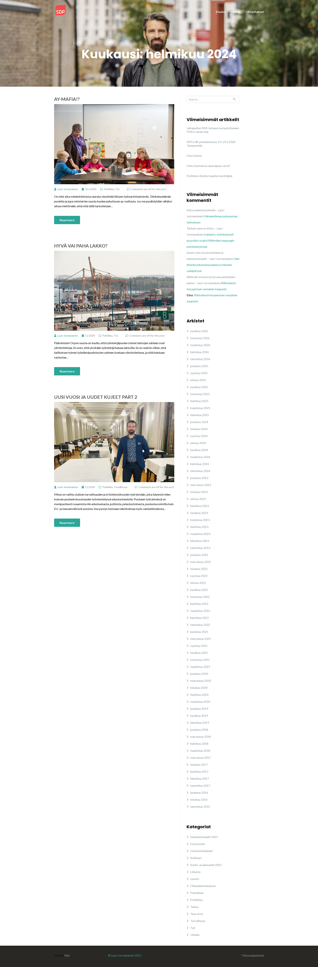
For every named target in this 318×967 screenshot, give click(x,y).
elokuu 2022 (198, 582)
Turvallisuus (121, 487)
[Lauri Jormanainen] (60, 9)
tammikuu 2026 (200, 359)
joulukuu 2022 (199, 554)
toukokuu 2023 (200, 519)
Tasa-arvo (196, 913)
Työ (117, 189)
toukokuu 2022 (200, 596)
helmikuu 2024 (199, 464)
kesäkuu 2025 (199, 387)
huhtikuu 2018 (199, 743)
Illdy (67, 955)
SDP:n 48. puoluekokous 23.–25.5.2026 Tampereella (211, 143)
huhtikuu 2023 (199, 526)
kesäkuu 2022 (199, 589)
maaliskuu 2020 (200, 701)
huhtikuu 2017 (199, 771)
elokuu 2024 (198, 443)
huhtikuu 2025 (199, 401)
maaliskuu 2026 (200, 345)
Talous (194, 906)
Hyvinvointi (197, 844)
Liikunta (195, 872)
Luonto (194, 879)
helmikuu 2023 (199, 540)
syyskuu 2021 (199, 645)
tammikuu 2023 (200, 547)
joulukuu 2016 (199, 792)
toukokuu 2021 (200, 659)
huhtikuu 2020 (199, 694)
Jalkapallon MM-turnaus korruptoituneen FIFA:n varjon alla (213, 129)
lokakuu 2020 (199, 687)
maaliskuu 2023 (200, 533)
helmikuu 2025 (199, 415)
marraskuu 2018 (200, 736)
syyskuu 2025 (199, 373)
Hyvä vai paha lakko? (80, 245)
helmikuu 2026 (199, 352)
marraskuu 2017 (200, 757)
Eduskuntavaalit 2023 (204, 837)
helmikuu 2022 (199, 617)
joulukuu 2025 (199, 366)
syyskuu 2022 (199, 575)
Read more (67, 220)
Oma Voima (194, 155)
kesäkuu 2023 (199, 513)
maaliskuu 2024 (200, 457)
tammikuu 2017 (200, 785)
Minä (236, 11)
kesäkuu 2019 (199, 715)
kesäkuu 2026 (199, 331)
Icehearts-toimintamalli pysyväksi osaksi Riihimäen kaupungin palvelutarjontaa (210, 240)
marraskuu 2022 (200, 561)
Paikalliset (197, 892)
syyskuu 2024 (199, 436)
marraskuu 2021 (200, 638)
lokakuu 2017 (199, 764)
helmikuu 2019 (199, 722)
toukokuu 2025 (200, 394)
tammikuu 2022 (200, 624)
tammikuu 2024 (200, 471)
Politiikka (109, 189)
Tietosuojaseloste (252, 955)
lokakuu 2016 (199, 799)
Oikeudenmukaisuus (203, 886)
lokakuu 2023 (199, 492)
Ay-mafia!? (67, 99)
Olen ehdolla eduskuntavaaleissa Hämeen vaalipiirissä (213, 265)
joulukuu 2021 (199, 631)
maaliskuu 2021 (200, 666)
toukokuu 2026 (200, 338)
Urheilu (194, 934)
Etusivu (221, 11)
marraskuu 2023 (200, 485)
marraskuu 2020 (200, 680)
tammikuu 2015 (200, 806)
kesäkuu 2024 (199, 450)
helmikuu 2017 (199, 778)
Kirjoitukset (256, 11)
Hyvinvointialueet (201, 851)
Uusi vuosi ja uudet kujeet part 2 (95, 397)
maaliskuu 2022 (200, 610)
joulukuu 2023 (199, 478)
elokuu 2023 (198, 499)
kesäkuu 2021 (199, 652)
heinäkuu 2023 (199, 506)
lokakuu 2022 (199, 568)
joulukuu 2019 (199, 708)
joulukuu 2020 (199, 673)
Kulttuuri (196, 858)
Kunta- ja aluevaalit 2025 (206, 865)
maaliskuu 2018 (200, 750)
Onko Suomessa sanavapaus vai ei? (208, 165)
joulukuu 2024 (199, 422)
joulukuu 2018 (199, 729)
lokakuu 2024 (199, 429)
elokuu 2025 (198, 380)
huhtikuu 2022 (199, 603)
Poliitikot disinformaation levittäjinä (209, 176)
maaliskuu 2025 (200, 408)
